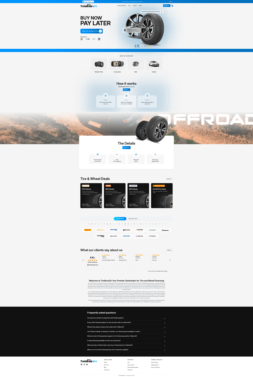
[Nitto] (114, 236)
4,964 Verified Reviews (92, 262)
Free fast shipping (117, 160)
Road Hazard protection (97, 160)
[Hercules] (126, 230)
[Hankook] (139, 230)
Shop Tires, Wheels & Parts (90, 31)
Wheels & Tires (99, 72)
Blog (105, 367)
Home (105, 362)
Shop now (126, 89)
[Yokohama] (152, 236)
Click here (132, 86)
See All (168, 250)
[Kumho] (101, 236)
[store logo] (88, 5)
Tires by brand (120, 218)
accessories (117, 72)
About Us (106, 365)
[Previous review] (83, 260)
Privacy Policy (154, 362)
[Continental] (101, 230)
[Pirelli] (88, 230)
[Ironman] (165, 230)
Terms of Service (155, 367)
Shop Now (166, 5)
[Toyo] (126, 236)
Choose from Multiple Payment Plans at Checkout (133, 30)
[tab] (126, 318)
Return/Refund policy (132, 367)
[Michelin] (152, 230)
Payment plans (136, 160)
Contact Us (107, 370)
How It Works (130, 365)
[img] (92, 260)
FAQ (128, 362)
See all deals (126, 147)
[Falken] (114, 230)
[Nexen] (139, 236)
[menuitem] (122, 5)
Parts (135, 72)
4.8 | (145, 46)
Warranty (129, 370)
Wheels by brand (132, 218)
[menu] (130, 5)
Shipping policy (155, 365)
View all (168, 179)
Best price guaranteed (155, 160)
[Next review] (170, 260)
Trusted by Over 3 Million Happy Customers (150, 11)
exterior (154, 72)
